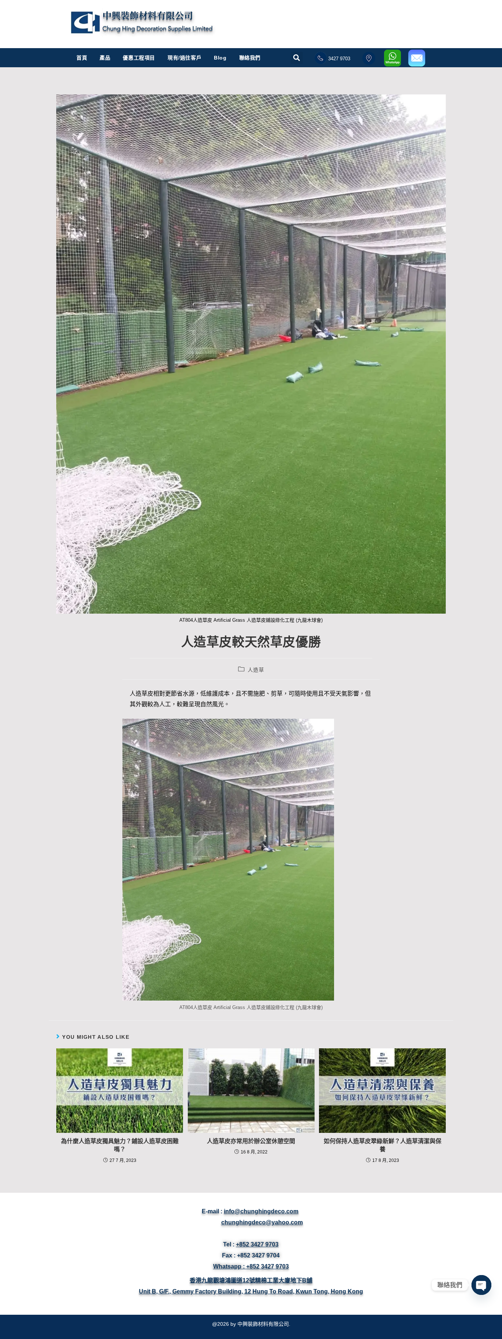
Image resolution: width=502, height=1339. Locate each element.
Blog (220, 58)
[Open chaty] (481, 1285)
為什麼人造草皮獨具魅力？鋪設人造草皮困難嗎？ (120, 1145)
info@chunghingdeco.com (261, 1211)
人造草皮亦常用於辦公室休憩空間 (251, 1141)
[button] (297, 54)
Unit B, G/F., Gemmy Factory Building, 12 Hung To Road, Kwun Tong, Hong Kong (251, 1291)
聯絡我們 (250, 58)
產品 (105, 58)
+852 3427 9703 (257, 1244)
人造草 (256, 670)
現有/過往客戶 (184, 58)
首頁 (81, 58)
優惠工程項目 (139, 58)
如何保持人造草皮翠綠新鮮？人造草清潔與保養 (382, 1145)
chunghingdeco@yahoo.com (262, 1222)
